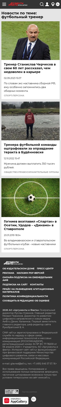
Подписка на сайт (15, 284)
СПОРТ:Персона (14, 95)
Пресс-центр (45, 268)
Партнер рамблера (29, 392)
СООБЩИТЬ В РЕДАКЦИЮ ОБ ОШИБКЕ (26, 300)
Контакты (36, 284)
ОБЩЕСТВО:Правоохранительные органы (31, 172)
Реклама (8, 273)
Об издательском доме (18, 268)
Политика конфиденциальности (25, 296)
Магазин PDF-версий (30, 273)
